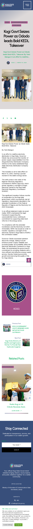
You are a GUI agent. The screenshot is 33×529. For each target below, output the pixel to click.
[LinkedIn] (11, 118)
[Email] (15, 118)
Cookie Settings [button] (7, 524)
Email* (4, 441)
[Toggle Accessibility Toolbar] (28, 260)
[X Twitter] (7, 118)
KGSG (8, 264)
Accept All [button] (18, 524)
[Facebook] (3, 118)
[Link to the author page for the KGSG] (8, 63)
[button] (16, 411)
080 (18, 500)
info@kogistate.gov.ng (17, 503)
